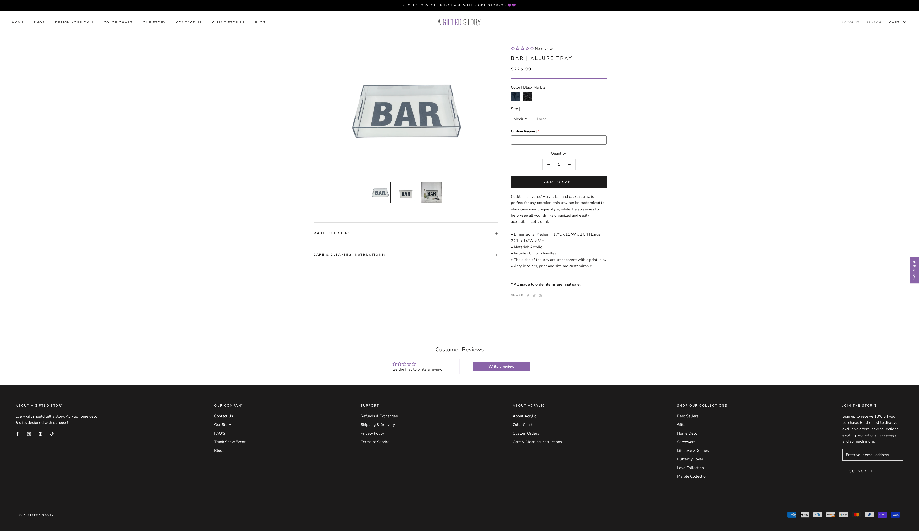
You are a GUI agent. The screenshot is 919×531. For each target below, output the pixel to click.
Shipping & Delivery (378, 424)
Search (874, 22)
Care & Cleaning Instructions (537, 442)
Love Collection (690, 467)
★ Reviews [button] (914, 270)
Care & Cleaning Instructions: (350, 255)
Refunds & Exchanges (379, 416)
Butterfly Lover (690, 459)
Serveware (686, 442)
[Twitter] (534, 295)
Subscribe (861, 471)
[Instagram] (29, 434)
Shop (39, 22)
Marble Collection (692, 476)
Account (851, 22)
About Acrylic (524, 416)
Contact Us (189, 22)
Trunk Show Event (230, 442)
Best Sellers (688, 416)
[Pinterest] (540, 295)
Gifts (681, 424)
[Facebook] (528, 295)
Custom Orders (526, 433)
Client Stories (228, 22)
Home (18, 22)
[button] (522, 48)
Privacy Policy (372, 433)
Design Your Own (74, 22)
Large (542, 119)
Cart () (898, 22)
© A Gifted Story (36, 515)
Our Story (154, 22)
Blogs (219, 450)
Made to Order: (331, 233)
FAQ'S (219, 433)
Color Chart (118, 22)
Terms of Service (375, 442)
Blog (260, 22)
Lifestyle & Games (693, 450)
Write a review (501, 366)
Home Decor (688, 433)
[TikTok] (52, 434)
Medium (521, 119)
